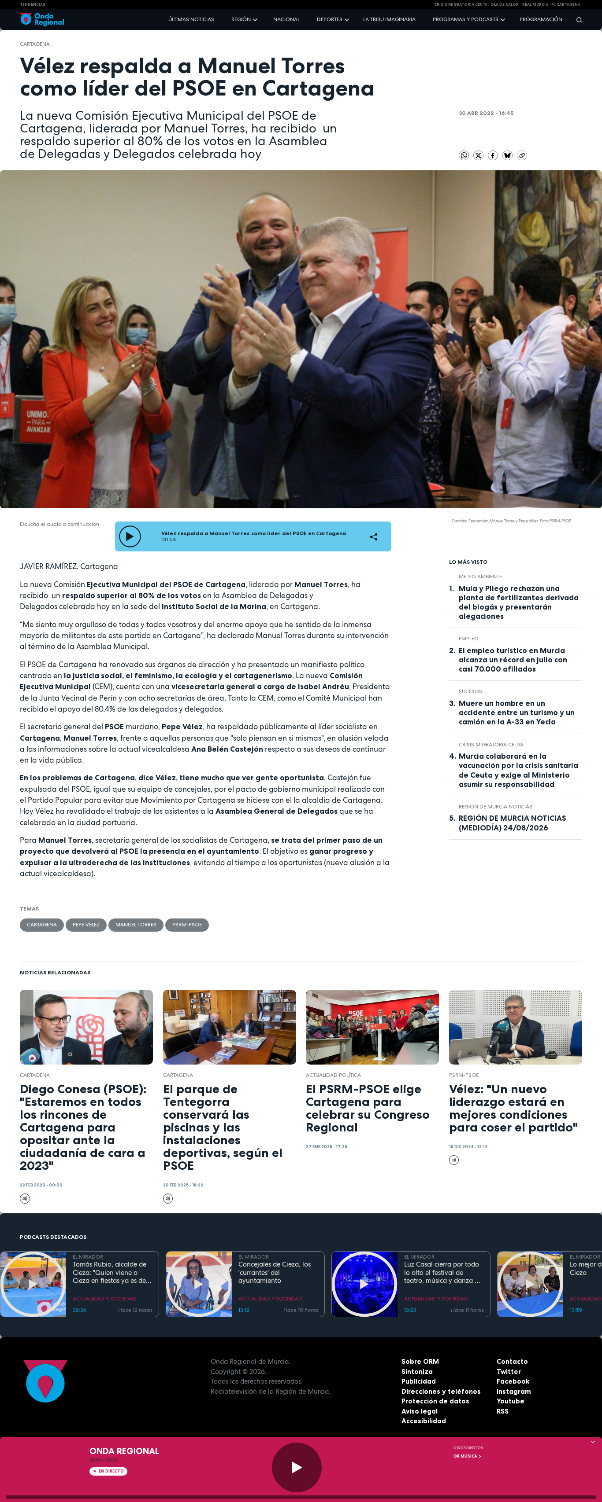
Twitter (509, 1371)
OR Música (465, 1456)
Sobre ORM (420, 1361)
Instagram (514, 1391)
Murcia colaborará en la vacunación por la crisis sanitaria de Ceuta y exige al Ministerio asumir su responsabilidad (518, 770)
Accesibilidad (423, 1421)
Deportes (329, 19)
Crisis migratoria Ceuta (491, 744)
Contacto (512, 1361)
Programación (541, 19)
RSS (503, 1411)
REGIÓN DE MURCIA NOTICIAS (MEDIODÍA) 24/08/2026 (512, 823)
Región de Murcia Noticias (495, 806)
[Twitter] (479, 154)
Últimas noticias (191, 19)
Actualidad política (333, 1075)
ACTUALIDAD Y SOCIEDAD (105, 1298)
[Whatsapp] (464, 156)
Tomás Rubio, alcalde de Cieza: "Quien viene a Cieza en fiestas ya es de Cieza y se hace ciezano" (109, 1272)
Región (241, 19)
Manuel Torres (135, 924)
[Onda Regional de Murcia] (42, 19)
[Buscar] (576, 20)
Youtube (510, 1401)
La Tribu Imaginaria (389, 19)
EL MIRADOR (88, 1256)
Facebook (513, 1381)
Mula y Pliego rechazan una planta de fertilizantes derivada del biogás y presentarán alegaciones (519, 602)
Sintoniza (417, 1371)
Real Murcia (535, 4)
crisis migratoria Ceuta (460, 4)
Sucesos (470, 691)
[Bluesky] (508, 154)
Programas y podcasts (465, 19)
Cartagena (35, 44)
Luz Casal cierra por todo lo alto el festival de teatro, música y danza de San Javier (443, 1272)
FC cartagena (565, 4)
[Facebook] (493, 154)
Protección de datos (435, 1401)
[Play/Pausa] (297, 1467)
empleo (469, 638)
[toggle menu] (256, 19)
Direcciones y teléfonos (441, 1391)
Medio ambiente (480, 576)
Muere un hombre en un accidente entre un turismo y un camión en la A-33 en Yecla (517, 712)
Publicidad (418, 1381)
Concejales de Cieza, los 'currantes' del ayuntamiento (274, 1272)
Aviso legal (419, 1411)
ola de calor (505, 4)
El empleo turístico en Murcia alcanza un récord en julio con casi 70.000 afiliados (513, 659)
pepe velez (86, 924)
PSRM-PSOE (187, 924)
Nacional (286, 19)
